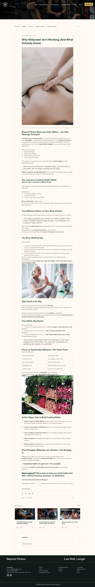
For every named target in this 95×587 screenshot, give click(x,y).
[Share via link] (32, 493)
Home (40, 569)
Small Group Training (44, 572)
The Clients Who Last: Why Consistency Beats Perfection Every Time (24, 522)
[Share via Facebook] (22, 493)
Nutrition (24, 26)
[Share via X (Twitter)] (25, 493)
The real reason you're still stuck (69, 522)
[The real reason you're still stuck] (70, 514)
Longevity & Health (52, 26)
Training (31, 26)
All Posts (17, 26)
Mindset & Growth (40, 26)
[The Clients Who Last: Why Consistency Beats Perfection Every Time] (25, 514)
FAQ (78, 570)
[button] (78, 26)
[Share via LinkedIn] (29, 493)
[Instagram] (8, 575)
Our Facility (80, 567)
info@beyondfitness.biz (16, 569)
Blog (78, 572)
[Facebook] (11, 575)
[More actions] (72, 36)
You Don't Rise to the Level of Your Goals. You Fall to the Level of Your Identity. (47, 522)
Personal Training (43, 570)
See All (78, 505)
